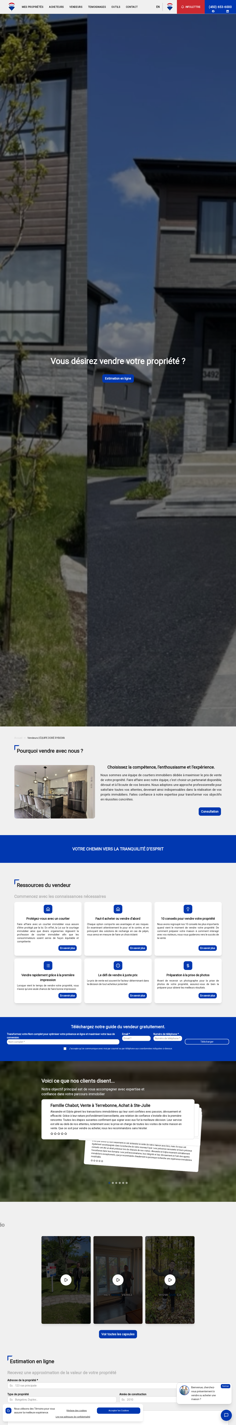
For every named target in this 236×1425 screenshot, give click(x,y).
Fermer (225, 1386)
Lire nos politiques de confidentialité (73, 1417)
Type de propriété (18, 1394)
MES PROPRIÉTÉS (33, 7)
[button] (109, 1183)
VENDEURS (76, 7)
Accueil (18, 738)
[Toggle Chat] (226, 1415)
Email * (126, 1034)
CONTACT (132, 7)
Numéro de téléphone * (166, 1034)
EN (158, 6)
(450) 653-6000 (220, 7)
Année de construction (132, 1394)
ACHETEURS (56, 7)
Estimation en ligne (118, 378)
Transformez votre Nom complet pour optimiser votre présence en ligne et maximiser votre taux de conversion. (61, 1036)
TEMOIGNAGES (97, 7)
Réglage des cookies (77, 1410)
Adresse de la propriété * (22, 1380)
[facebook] (213, 11)
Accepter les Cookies (118, 1410)
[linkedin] (227, 11)
